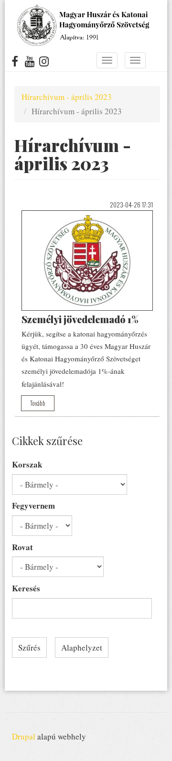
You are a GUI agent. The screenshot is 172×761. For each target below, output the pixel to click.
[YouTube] (29, 63)
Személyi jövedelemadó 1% (80, 319)
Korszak (27, 464)
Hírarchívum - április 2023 (67, 96)
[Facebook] (15, 63)
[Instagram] (44, 63)
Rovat (22, 547)
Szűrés (29, 647)
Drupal (23, 736)
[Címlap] (82, 25)
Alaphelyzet (81, 647)
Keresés (26, 588)
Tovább (37, 403)
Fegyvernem (33, 505)
